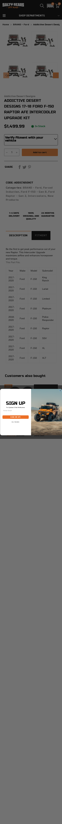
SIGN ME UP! (15, 417)
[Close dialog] (60, 391)
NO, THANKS (15, 421)
